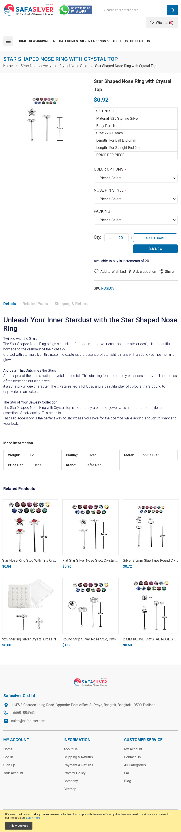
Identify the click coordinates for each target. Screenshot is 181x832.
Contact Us (132, 757)
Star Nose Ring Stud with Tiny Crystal (31, 560)
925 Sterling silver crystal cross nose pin (35, 639)
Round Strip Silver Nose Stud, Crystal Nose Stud (99, 639)
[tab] (9, 304)
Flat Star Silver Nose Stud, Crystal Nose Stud (97, 560)
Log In (8, 757)
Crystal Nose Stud (73, 66)
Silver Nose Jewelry (36, 66)
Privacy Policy (75, 773)
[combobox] (139, 10)
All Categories (135, 765)
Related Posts (35, 303)
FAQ (127, 773)
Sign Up (9, 765)
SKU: (97, 288)
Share (169, 271)
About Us (71, 749)
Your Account (13, 773)
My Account (133, 749)
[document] (90, 821)
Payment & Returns (78, 765)
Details (9, 303)
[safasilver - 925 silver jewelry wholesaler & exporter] (28, 10)
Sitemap (70, 789)
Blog (127, 781)
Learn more (33, 817)
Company (71, 781)
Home (8, 66)
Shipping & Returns (72, 303)
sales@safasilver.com (28, 721)
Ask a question (144, 271)
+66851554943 (23, 713)
